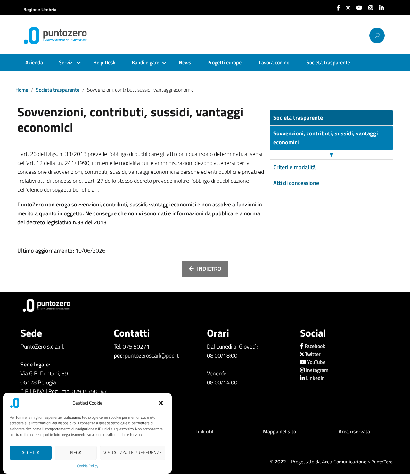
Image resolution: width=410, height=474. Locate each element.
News (185, 62)
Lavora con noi (275, 62)
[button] (161, 403)
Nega (76, 452)
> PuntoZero (380, 461)
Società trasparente (328, 62)
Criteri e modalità (294, 167)
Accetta (30, 452)
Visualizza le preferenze (132, 452)
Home (21, 89)
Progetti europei (225, 62)
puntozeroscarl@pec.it (152, 355)
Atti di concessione (296, 183)
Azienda (34, 62)
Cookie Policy (87, 466)
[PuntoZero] (68, 35)
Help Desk (104, 62)
